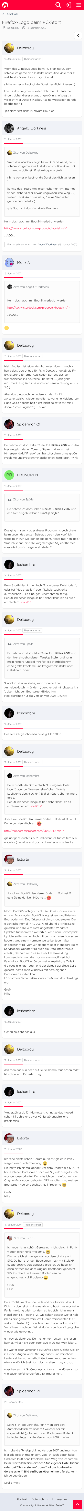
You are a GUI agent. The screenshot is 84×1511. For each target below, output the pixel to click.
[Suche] (58, 5)
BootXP (24, 602)
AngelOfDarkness (48, 244)
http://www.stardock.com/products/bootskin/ (34, 228)
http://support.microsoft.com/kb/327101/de (32, 831)
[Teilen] (78, 35)
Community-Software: (42, 1505)
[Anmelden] (68, 5)
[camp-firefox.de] (5, 5)
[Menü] (79, 5)
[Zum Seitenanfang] (77, 1504)
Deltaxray (13, 28)
